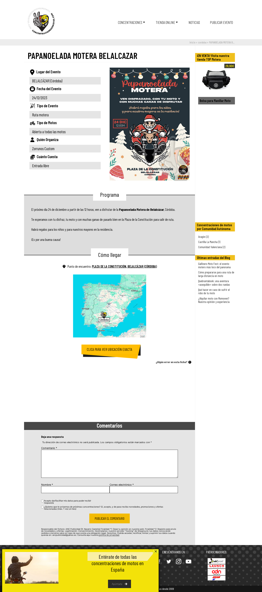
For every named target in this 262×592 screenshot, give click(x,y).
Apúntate (117, 583)
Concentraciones (130, 22)
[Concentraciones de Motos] (41, 21)
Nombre (47, 484)
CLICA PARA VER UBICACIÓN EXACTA (109, 349)
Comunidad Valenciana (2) (211, 247)
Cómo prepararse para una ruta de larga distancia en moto (216, 274)
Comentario (49, 448)
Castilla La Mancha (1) (209, 242)
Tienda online (165, 22)
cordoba (202, 42)
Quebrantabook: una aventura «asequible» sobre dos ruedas (214, 282)
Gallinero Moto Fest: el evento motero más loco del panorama (214, 265)
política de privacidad (109, 535)
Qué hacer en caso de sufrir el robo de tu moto (214, 291)
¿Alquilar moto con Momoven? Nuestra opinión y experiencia (214, 300)
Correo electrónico (122, 484)
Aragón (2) (203, 237)
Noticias (194, 22)
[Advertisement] (109, 393)
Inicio (192, 42)
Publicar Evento (221, 22)
